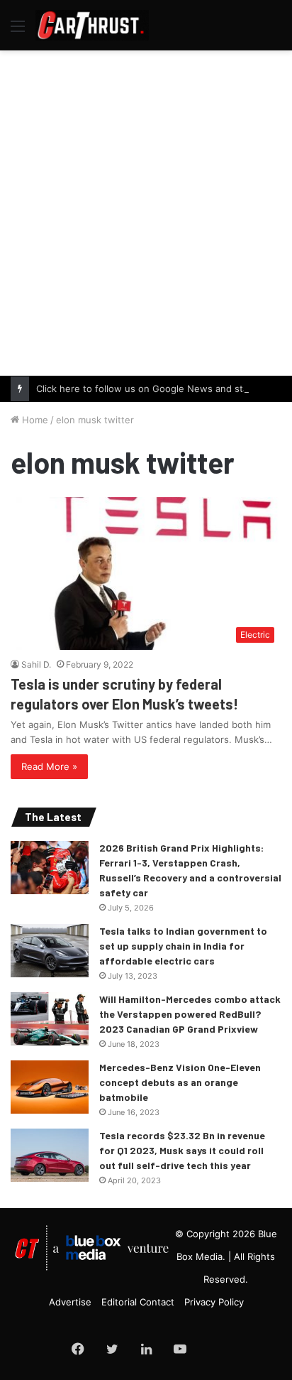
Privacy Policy (214, 1302)
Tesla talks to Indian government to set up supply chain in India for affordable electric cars (183, 946)
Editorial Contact (137, 1302)
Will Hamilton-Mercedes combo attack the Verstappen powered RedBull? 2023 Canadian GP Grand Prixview (190, 1014)
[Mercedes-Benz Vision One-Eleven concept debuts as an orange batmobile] (50, 1087)
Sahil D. (36, 664)
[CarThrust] (92, 25)
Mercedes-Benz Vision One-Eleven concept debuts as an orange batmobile (180, 1082)
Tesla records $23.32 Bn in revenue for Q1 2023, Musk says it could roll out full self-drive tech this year (182, 1150)
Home (33, 419)
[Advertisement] (146, 211)
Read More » (49, 766)
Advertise (70, 1302)
